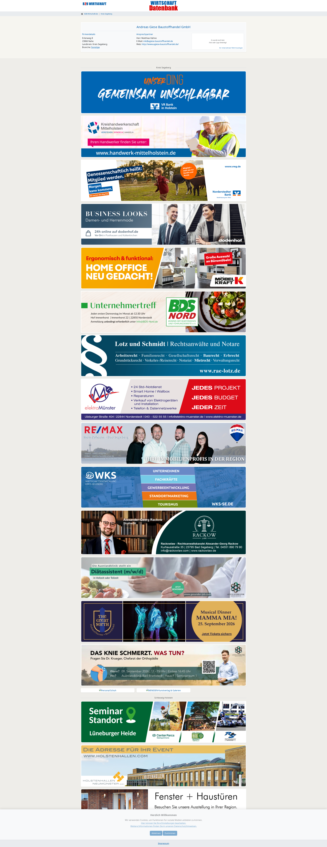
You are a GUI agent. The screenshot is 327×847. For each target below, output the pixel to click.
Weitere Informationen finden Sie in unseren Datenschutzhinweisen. (163, 826)
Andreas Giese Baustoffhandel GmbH (163, 27)
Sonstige (95, 47)
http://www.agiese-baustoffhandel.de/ (160, 44)
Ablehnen (156, 833)
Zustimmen (170, 833)
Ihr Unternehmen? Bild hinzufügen (231, 48)
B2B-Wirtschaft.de (91, 14)
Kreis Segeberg (106, 14)
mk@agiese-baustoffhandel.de (158, 41)
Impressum (163, 843)
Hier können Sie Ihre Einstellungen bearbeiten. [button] (163, 823)
